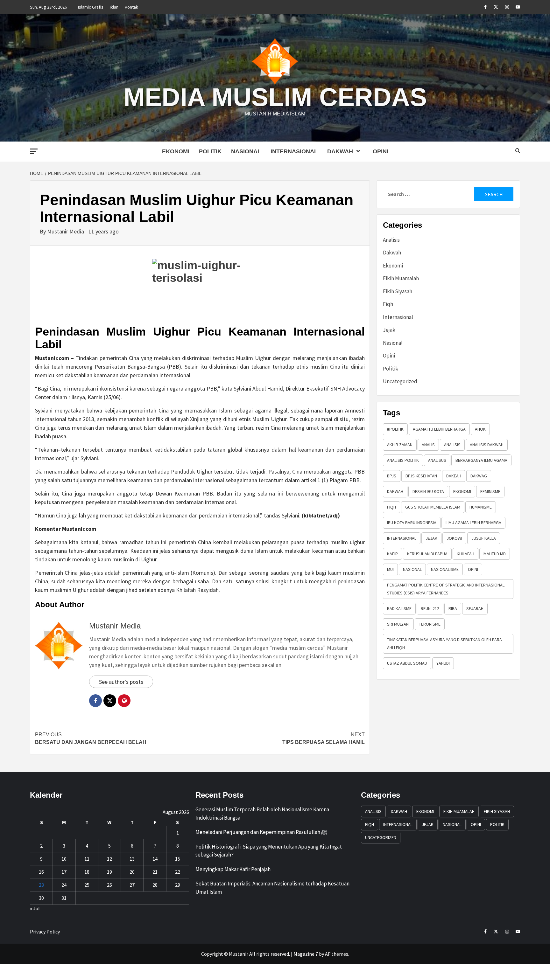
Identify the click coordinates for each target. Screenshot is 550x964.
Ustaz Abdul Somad (407, 663)
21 (155, 872)
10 (64, 859)
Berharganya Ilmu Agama (481, 460)
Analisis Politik (403, 460)
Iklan (114, 7)
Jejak (389, 329)
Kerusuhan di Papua (427, 554)
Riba (452, 608)
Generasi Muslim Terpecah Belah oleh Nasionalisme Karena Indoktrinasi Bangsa (262, 813)
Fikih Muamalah (401, 278)
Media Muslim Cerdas (275, 97)
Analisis (391, 239)
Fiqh (388, 304)
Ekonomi (175, 151)
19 (109, 872)
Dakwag (478, 476)
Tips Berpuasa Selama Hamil (323, 738)
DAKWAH (395, 491)
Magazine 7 (305, 954)
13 (132, 859)
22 (177, 872)
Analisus (437, 460)
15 (177, 859)
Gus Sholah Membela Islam (432, 507)
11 (86, 859)
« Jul (35, 908)
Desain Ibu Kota (428, 491)
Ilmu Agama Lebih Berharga (473, 522)
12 (109, 859)
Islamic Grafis (90, 7)
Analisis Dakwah (487, 444)
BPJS (391, 476)
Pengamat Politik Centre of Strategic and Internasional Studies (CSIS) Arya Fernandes (445, 589)
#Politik (395, 429)
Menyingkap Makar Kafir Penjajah (233, 869)
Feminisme (490, 491)
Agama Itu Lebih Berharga (439, 429)
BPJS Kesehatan (421, 476)
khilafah (465, 554)
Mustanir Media (66, 231)
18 (86, 872)
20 (132, 872)
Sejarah (474, 608)
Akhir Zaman (399, 444)
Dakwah (340, 151)
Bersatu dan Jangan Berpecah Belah (90, 738)
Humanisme (480, 507)
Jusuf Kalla (483, 538)
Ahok (480, 429)
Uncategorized (400, 381)
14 (155, 859)
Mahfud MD (494, 554)
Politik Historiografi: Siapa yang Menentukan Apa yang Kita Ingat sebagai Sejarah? (268, 850)
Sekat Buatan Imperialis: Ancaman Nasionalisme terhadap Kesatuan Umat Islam (272, 887)
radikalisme (399, 608)
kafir (392, 554)
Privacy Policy (45, 931)
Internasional (294, 151)
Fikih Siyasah (397, 291)
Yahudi (443, 663)
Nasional (246, 151)
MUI (390, 569)
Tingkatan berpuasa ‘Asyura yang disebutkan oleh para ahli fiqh (444, 643)
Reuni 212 (430, 608)
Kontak (131, 7)
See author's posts (121, 681)
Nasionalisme (445, 569)
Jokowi (454, 538)
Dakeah (453, 476)
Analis (428, 444)
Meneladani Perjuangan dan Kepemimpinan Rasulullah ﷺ (261, 832)
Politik (210, 151)
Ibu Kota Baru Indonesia (411, 522)
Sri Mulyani (398, 624)
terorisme (430, 624)
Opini (380, 151)
